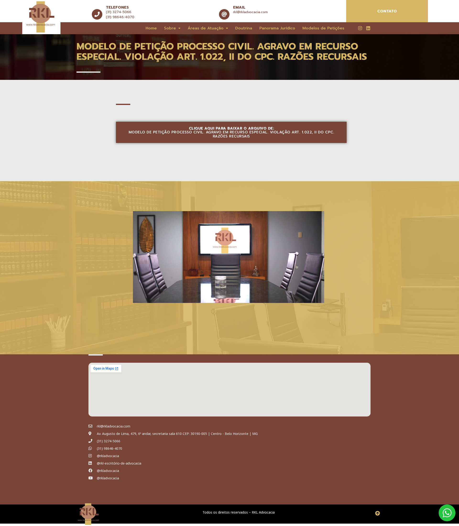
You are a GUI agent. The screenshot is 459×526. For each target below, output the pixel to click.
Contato (387, 11)
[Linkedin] (368, 28)
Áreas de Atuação (206, 28)
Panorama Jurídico (277, 28)
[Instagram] (360, 28)
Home (151, 28)
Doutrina (243, 28)
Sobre (170, 28)
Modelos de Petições (323, 28)
